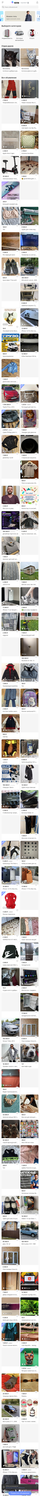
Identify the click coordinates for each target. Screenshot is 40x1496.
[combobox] (20, 7)
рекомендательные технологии (15, 1488)
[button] (17, 67)
